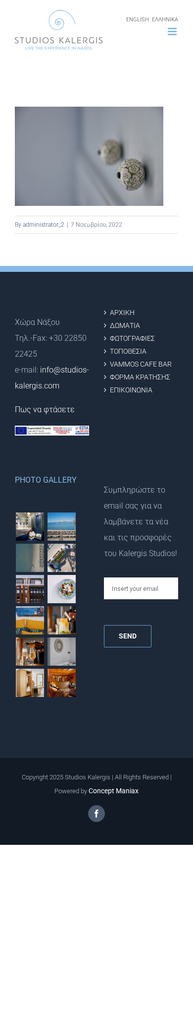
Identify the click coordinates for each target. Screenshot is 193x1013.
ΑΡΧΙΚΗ (122, 313)
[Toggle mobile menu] (173, 31)
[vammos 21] (30, 651)
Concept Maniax (114, 791)
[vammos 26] (61, 526)
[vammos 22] (61, 620)
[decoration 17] (61, 651)
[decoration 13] (61, 682)
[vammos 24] (30, 620)
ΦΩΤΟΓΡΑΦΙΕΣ (132, 338)
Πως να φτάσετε (45, 409)
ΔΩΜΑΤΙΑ (125, 325)
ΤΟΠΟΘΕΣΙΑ (128, 351)
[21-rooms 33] (30, 526)
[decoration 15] (30, 682)
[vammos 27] (30, 557)
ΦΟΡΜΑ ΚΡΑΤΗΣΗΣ (140, 377)
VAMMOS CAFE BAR (141, 364)
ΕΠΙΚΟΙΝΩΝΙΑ (131, 390)
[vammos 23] (30, 589)
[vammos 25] (61, 589)
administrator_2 (43, 224)
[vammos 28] (61, 557)
